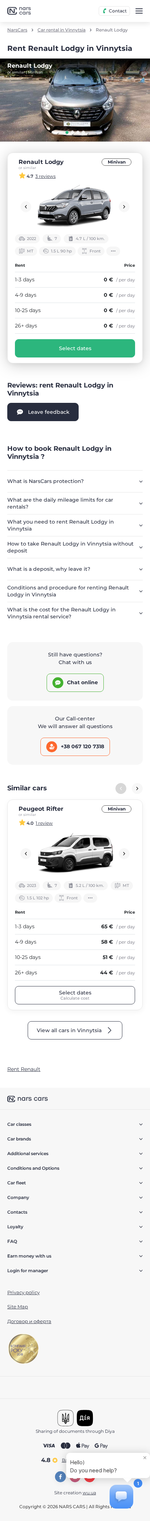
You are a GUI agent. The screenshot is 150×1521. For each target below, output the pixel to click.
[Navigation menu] (139, 11)
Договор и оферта (29, 1321)
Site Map (17, 1307)
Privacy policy (23, 1292)
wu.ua (89, 1492)
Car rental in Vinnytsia (62, 30)
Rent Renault (23, 1069)
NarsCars (17, 30)
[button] (67, 132)
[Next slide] (124, 206)
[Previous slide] (25, 206)
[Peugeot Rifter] (75, 853)
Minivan (117, 162)
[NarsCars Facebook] (60, 1476)
